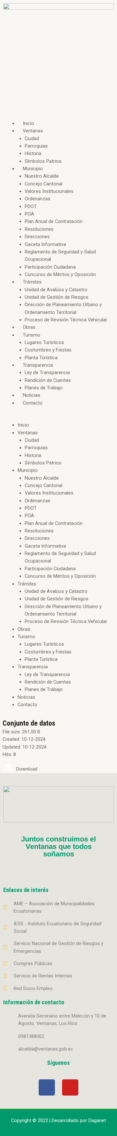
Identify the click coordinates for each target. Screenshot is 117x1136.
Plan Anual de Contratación (54, 221)
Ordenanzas (37, 199)
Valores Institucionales (49, 191)
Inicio (28, 123)
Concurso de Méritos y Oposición (60, 274)
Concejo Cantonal (43, 184)
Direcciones (37, 236)
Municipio (33, 169)
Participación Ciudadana (50, 267)
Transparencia (38, 365)
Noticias (31, 395)
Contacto (33, 403)
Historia (33, 153)
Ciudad (32, 138)
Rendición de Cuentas (48, 380)
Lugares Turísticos (44, 342)
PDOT (31, 206)
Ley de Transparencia (47, 372)
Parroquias (36, 146)
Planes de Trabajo (44, 388)
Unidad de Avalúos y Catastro (56, 290)
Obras (29, 327)
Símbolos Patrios (43, 161)
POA (29, 214)
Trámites (32, 282)
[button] (58, 417)
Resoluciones (39, 229)
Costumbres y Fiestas (48, 350)
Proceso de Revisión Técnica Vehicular (66, 320)
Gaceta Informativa (45, 244)
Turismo (31, 335)
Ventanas (33, 131)
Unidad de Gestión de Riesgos (56, 297)
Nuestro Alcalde (42, 176)
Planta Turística (41, 358)
